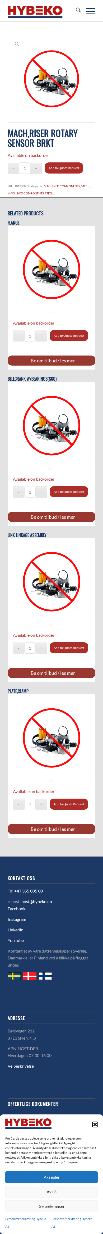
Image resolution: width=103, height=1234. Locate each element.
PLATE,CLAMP (18, 691)
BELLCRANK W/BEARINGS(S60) (32, 379)
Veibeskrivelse (21, 1065)
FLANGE (13, 223)
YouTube (16, 940)
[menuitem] (76, 10)
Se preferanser (51, 1206)
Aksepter (51, 1177)
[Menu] (88, 10)
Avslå (52, 1192)
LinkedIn (16, 929)
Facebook (16, 908)
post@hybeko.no (36, 901)
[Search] (76, 10)
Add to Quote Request (64, 168)
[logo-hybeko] (43, 10)
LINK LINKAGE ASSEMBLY (27, 535)
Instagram (17, 919)
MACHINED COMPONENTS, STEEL (66, 186)
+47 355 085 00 (28, 890)
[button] (95, 1124)
